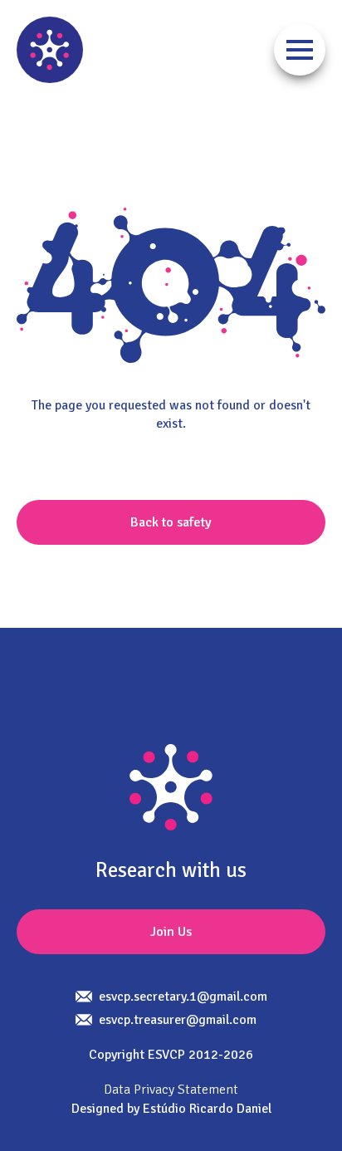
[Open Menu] (299, 50)
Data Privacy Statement (171, 1089)
